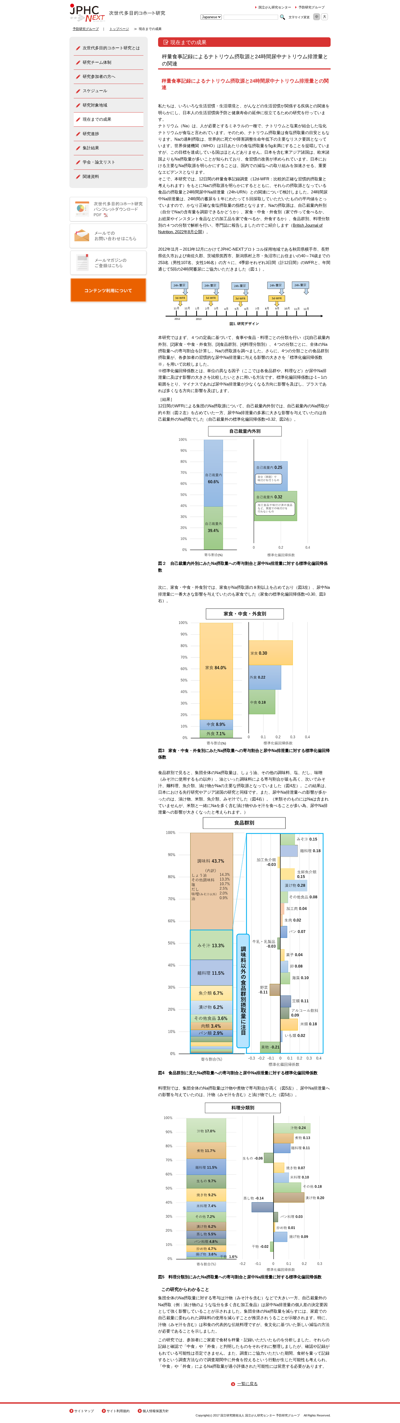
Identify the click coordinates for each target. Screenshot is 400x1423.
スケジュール (95, 90)
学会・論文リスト (99, 162)
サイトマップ (84, 1411)
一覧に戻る (247, 1383)
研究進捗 (91, 133)
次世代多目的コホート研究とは (111, 47)
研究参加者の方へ (99, 76)
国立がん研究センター (275, 7)
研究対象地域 (95, 105)
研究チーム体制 (97, 62)
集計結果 (91, 147)
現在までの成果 (97, 119)
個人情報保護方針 (156, 1411)
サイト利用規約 (118, 1411)
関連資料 (91, 176)
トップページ (119, 29)
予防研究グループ (312, 7)
